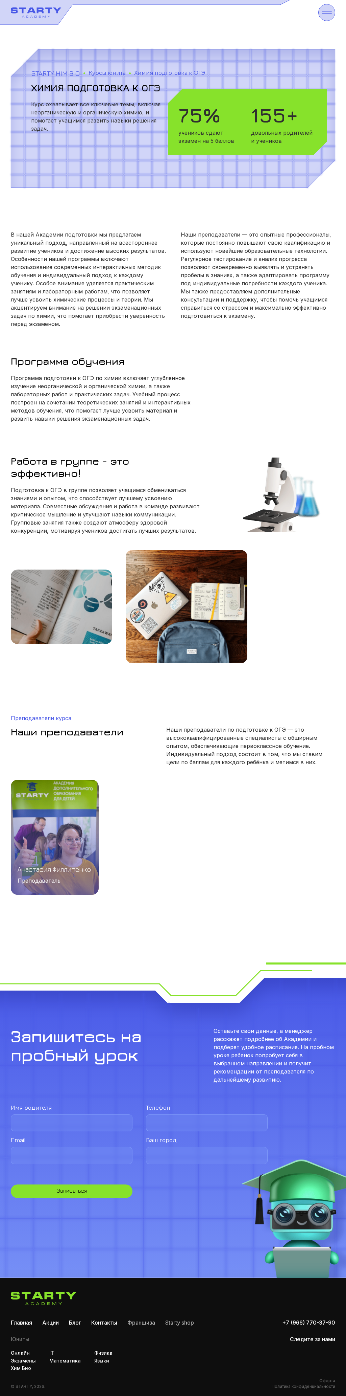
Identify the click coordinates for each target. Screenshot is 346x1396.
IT (51, 1353)
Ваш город (161, 1140)
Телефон (158, 1108)
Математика (65, 1361)
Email (18, 1140)
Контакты (104, 1322)
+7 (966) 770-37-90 (308, 1322)
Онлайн (20, 1353)
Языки (101, 1361)
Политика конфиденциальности (303, 1386)
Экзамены (23, 1361)
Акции (50, 1322)
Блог (75, 1322)
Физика (103, 1353)
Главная (21, 1322)
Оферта (327, 1380)
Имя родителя (31, 1108)
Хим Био (21, 1368)
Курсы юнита (107, 73)
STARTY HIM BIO (55, 73)
